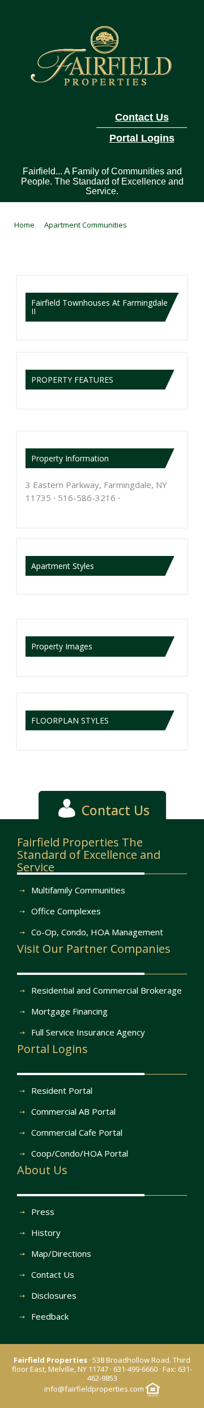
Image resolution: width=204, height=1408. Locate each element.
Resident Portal (61, 1090)
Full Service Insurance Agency (88, 1032)
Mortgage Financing (69, 1011)
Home (24, 225)
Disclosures (53, 1295)
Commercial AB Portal (73, 1111)
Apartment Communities (85, 225)
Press (42, 1211)
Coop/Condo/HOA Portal (79, 1153)
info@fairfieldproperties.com (94, 1389)
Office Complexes (66, 911)
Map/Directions (61, 1253)
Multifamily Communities (78, 890)
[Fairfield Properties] (102, 53)
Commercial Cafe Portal (76, 1132)
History (46, 1232)
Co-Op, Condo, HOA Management (97, 932)
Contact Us (52, 1274)
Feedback (50, 1316)
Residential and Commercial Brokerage (106, 990)
